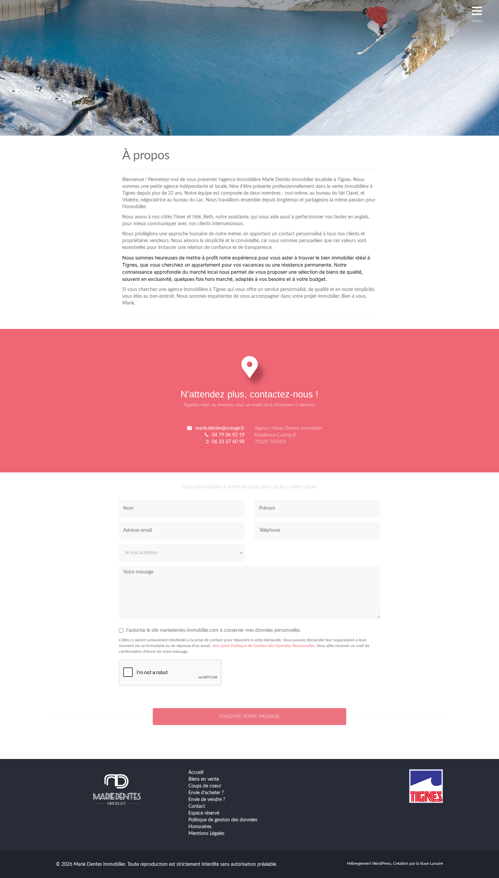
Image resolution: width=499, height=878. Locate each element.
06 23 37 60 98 (228, 442)
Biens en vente (203, 779)
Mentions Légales (206, 833)
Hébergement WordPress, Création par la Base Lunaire (395, 863)
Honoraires (199, 826)
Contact (196, 806)
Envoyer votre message (249, 716)
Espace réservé (203, 813)
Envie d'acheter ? (206, 793)
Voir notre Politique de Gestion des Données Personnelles (263, 646)
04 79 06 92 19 (228, 435)
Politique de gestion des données (222, 820)
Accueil (195, 772)
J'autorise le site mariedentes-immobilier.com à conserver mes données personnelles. (213, 630)
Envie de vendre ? (206, 799)
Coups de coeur (204, 786)
